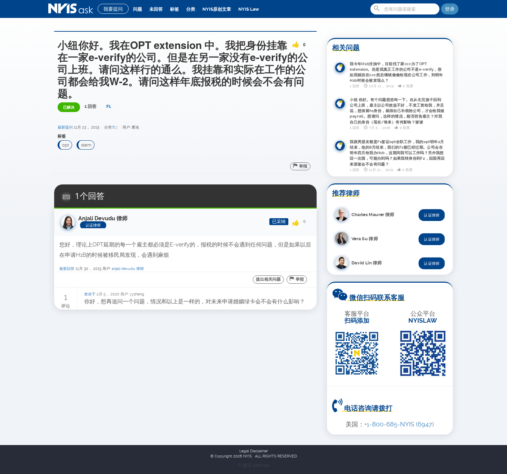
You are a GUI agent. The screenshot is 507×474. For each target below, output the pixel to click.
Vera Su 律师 (364, 238)
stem (86, 145)
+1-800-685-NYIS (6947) (399, 424)
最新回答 (66, 268)
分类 (190, 9)
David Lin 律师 (366, 262)
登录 (450, 9)
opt (65, 145)
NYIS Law (248, 9)
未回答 (156, 9)
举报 (303, 166)
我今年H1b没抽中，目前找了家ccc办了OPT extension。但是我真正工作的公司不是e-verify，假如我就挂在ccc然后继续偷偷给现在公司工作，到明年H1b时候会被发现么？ (396, 72)
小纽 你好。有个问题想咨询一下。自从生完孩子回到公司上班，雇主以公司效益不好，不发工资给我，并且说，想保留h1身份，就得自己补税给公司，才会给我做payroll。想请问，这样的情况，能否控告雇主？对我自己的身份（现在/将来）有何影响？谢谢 (397, 111)
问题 (137, 9)
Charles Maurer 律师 (372, 214)
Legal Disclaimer (253, 451)
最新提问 (65, 127)
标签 (174, 9)
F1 (108, 106)
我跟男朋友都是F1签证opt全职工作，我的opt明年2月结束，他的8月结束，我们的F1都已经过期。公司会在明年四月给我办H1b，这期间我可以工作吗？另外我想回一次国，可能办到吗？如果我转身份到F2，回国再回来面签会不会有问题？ (397, 152)
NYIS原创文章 (216, 9)
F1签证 (245, 465)
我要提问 (113, 9)
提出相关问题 (268, 279)
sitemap (261, 465)
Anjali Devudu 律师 (128, 268)
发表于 (90, 294)
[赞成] (295, 42)
